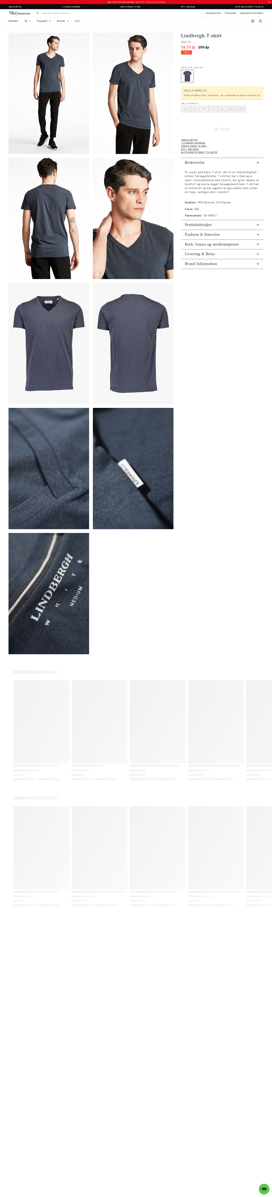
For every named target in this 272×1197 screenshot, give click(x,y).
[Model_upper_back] (48, 218)
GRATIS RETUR (15, 7)
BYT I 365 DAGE (188, 7)
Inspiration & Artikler (252, 13)
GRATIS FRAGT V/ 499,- (130, 7)
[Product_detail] (48, 468)
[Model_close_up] (133, 218)
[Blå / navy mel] (187, 76)
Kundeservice (213, 13)
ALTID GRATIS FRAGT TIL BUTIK (249, 7)
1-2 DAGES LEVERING (71, 7)
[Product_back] (133, 343)
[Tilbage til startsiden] (19, 13)
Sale (77, 21)
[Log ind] (253, 21)
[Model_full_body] (48, 93)
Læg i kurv (225, 129)
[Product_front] (48, 343)
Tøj (25, 21)
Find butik (230, 13)
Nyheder (13, 21)
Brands (61, 21)
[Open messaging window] (264, 1189)
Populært (42, 21)
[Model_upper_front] (133, 93)
